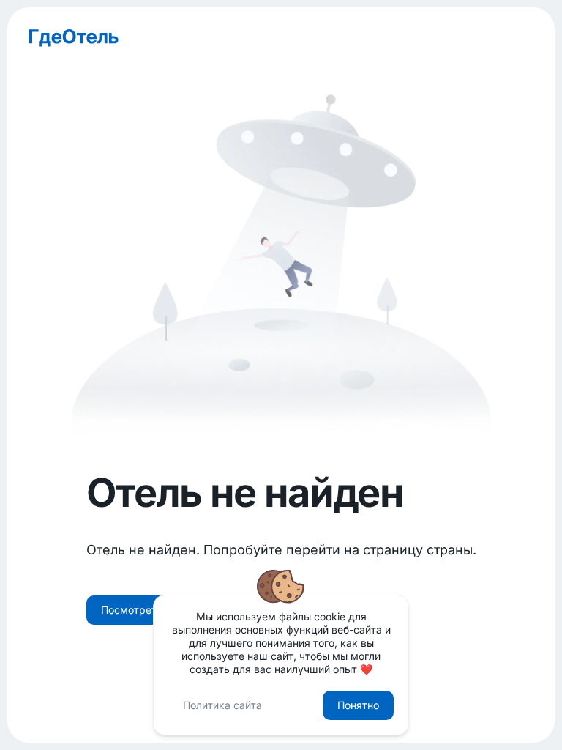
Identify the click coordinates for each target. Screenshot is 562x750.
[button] (150, 610)
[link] (281, 38)
